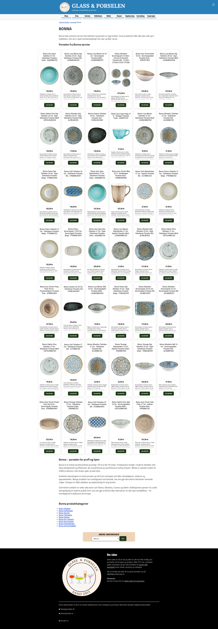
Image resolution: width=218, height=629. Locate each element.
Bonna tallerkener (65, 515)
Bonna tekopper (65, 509)
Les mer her (49, 105)
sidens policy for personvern (134, 581)
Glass (66, 16)
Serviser (87, 16)
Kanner (119, 16)
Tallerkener (98, 16)
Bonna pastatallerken (67, 524)
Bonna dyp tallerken (66, 519)
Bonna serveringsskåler (67, 526)
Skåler (109, 16)
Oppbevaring (129, 16)
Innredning (141, 16)
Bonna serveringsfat (66, 522)
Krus (77, 16)
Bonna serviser (64, 513)
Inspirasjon (151, 16)
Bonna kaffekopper (66, 511)
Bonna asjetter (64, 517)
